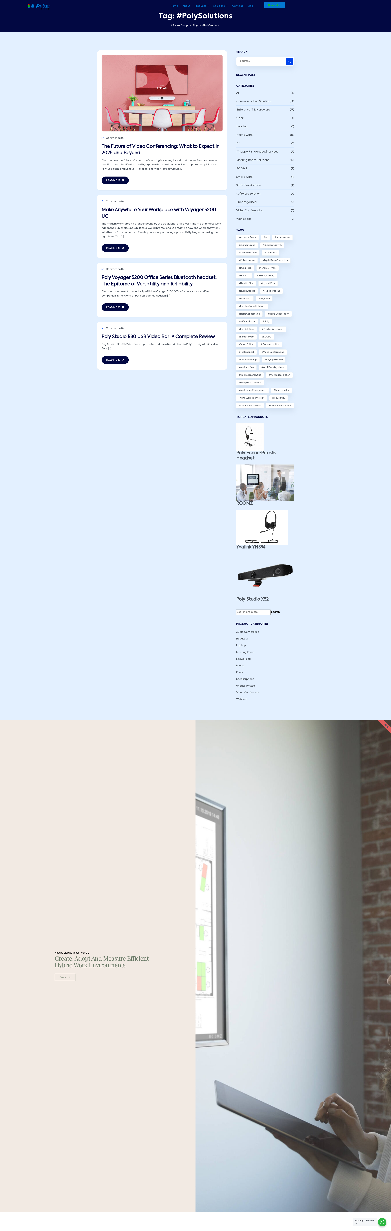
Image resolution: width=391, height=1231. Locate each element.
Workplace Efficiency (250, 406)
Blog (250, 6)
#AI (265, 237)
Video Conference (247, 692)
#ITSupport (245, 299)
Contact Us (65, 977)
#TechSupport (246, 352)
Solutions (219, 6)
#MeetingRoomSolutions (252, 306)
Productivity (278, 398)
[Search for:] (265, 61)
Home (174, 6)
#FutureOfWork (267, 268)
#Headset (244, 276)
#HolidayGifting (265, 276)
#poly (266, 322)
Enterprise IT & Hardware (253, 109)
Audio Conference (247, 632)
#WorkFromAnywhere (272, 367)
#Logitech (264, 299)
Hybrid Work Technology (251, 398)
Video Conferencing (249, 210)
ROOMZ (241, 168)
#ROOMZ (267, 337)
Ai (237, 93)
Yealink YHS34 (250, 547)
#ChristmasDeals (248, 253)
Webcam (241, 699)
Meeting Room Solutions (252, 160)
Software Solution (248, 193)
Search (275, 612)
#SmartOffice (246, 344)
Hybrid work (244, 135)
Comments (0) (114, 138)
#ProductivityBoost (272, 329)
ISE (238, 143)
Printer (240, 672)
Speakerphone (245, 679)
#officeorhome (247, 322)
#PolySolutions (246, 329)
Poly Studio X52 (252, 599)
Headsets (242, 639)
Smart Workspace (248, 185)
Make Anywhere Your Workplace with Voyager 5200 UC (159, 213)
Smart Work (244, 177)
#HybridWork (268, 283)
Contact (237, 6)
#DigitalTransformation (275, 260)
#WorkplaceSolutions (250, 383)
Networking (243, 659)
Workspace (243, 219)
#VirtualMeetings (248, 360)
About (186, 6)
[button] (202, 6)
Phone (240, 666)
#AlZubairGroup (247, 245)
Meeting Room (245, 652)
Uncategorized (246, 202)
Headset (242, 126)
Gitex (239, 118)
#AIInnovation (282, 237)
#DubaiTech (245, 268)
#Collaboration (247, 260)
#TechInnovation (270, 344)
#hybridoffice (246, 283)
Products (200, 6)
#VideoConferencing (273, 352)
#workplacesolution (279, 375)
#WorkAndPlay (246, 367)
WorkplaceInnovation (280, 406)
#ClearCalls (270, 253)
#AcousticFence (247, 237)
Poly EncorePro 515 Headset (256, 455)
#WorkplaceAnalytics (250, 375)
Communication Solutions (253, 101)
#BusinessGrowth (272, 245)
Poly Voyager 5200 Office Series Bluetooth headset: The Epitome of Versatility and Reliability (159, 280)
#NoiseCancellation (249, 314)
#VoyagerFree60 (274, 360)
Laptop (241, 645)
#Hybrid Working (271, 291)
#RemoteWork (246, 337)
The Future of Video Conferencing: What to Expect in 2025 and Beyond (160, 149)
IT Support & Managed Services (257, 151)
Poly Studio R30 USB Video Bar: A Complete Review (158, 337)
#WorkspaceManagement (252, 390)
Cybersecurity (281, 390)
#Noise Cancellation (278, 314)
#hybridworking (247, 291)
